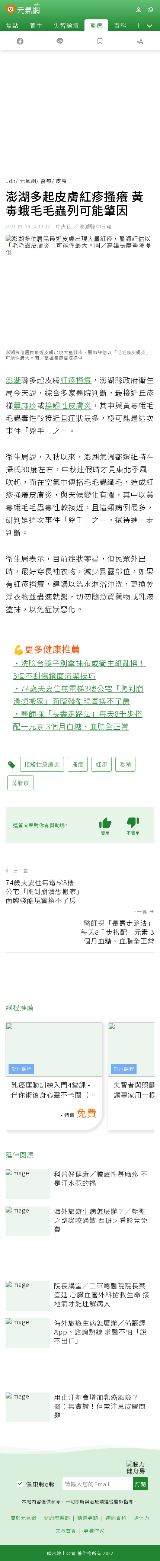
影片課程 (21, 1068)
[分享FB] (20, 40)
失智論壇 (66, 25)
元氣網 (28, 180)
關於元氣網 (23, 1518)
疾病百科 (116, 1518)
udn (11, 180)
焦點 (12, 25)
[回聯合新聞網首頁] (11, 10)
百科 (120, 25)
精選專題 (87, 1518)
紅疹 (68, 380)
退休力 (142, 1518)
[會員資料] (138, 10)
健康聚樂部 (57, 1518)
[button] (150, 25)
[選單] (150, 10)
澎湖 (13, 380)
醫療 (96, 25)
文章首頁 (65, 1531)
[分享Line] (60, 40)
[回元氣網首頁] (28, 9)
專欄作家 (94, 1531)
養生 (36, 25)
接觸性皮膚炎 (68, 405)
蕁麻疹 (25, 405)
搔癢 (84, 380)
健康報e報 (40, 1484)
